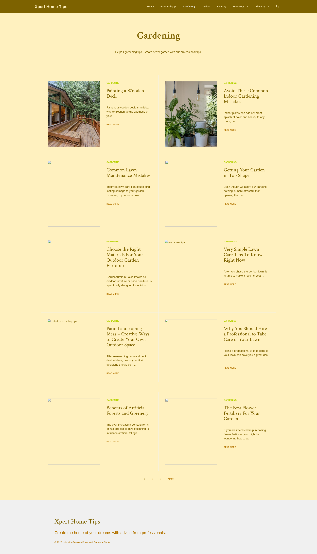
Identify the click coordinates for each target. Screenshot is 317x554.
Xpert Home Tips (51, 6)
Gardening (189, 6)
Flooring (221, 6)
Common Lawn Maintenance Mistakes (128, 173)
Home (150, 6)
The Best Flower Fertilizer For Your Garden (242, 413)
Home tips (238, 6)
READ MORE (112, 124)
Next (171, 478)
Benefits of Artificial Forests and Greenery (127, 411)
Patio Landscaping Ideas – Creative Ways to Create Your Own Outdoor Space (127, 336)
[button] (277, 7)
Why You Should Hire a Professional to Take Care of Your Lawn (245, 334)
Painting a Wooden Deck (125, 93)
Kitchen (205, 6)
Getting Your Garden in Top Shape (244, 173)
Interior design (168, 6)
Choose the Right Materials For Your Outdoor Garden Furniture (124, 257)
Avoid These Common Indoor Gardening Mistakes (246, 96)
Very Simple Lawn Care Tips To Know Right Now (243, 254)
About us (260, 6)
